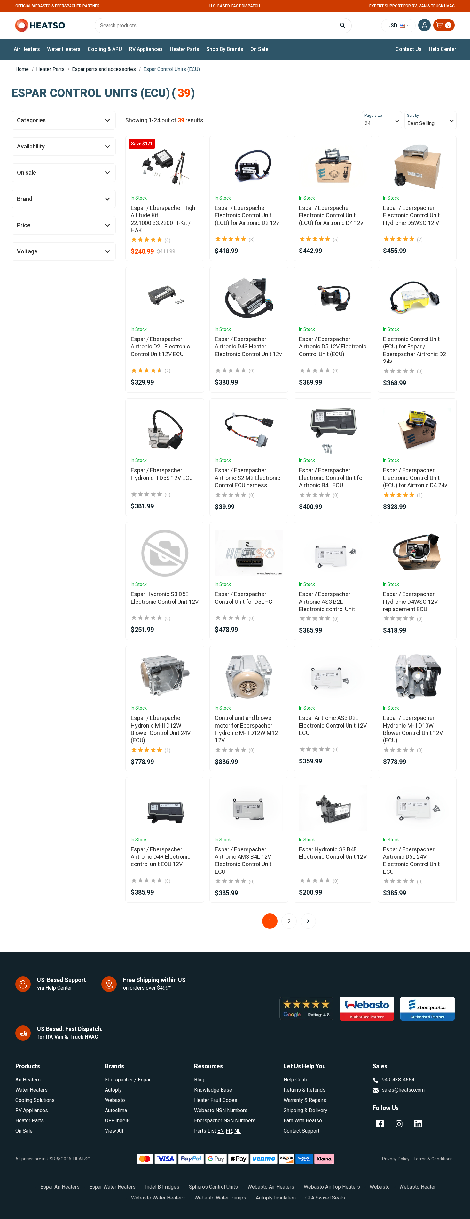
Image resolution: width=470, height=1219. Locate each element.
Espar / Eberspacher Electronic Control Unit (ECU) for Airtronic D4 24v (415, 478)
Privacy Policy (396, 1158)
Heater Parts (184, 49)
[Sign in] (424, 25)
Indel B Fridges (162, 1187)
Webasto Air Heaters (270, 1187)
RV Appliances (146, 49)
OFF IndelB (117, 1121)
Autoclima (116, 1110)
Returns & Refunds (304, 1090)
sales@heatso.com (403, 1090)
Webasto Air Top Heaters (332, 1187)
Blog (199, 1080)
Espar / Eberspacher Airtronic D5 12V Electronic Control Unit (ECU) (332, 346)
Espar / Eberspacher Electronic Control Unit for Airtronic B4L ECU (331, 478)
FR (229, 1131)
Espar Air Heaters (60, 1187)
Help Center (442, 49)
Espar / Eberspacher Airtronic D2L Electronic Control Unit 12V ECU (160, 346)
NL (237, 1131)
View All (114, 1131)
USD (393, 25)
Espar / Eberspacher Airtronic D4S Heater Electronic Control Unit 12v (248, 346)
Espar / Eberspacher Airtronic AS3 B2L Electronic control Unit (327, 601)
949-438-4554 (398, 1080)
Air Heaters (27, 49)
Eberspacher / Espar (128, 1080)
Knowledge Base (213, 1090)
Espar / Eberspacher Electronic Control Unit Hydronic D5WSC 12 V (411, 215)
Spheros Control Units (213, 1187)
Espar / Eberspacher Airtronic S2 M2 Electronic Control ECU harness (247, 478)
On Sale (259, 49)
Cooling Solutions (35, 1100)
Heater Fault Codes (215, 1100)
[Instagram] (399, 1124)
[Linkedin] (418, 1124)
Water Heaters (64, 49)
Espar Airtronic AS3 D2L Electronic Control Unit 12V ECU (333, 725)
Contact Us (409, 49)
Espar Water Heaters (112, 1187)
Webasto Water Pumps (220, 1198)
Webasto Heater (417, 1187)
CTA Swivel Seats (325, 1198)
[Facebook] (380, 1124)
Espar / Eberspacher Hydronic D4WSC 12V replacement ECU (410, 601)
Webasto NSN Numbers (220, 1110)
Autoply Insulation (276, 1198)
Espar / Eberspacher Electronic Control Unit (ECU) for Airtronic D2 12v (247, 215)
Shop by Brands (224, 49)
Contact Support (301, 1131)
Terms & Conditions (433, 1158)
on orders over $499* (147, 988)
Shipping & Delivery (305, 1110)
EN (220, 1131)
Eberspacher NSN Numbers (224, 1121)
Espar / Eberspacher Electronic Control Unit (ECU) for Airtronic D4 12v (331, 215)
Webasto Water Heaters (158, 1198)
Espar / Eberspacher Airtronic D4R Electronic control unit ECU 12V (161, 857)
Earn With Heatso (303, 1121)
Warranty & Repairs (305, 1100)
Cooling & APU (105, 49)
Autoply (113, 1090)
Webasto (115, 1100)
